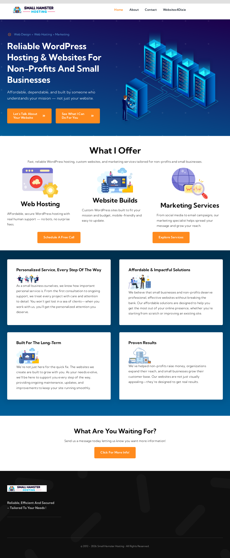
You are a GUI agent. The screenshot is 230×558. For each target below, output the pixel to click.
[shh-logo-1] (37, 7)
